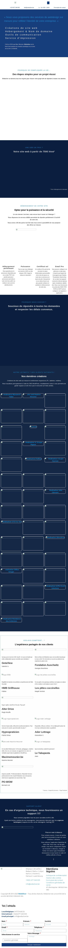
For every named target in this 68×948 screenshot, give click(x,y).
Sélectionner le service (11, 934)
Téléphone (38, 927)
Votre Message (34, 933)
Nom (4, 921)
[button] (48, 2)
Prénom (26, 921)
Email (4, 927)
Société (48, 921)
